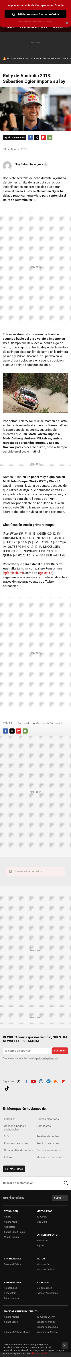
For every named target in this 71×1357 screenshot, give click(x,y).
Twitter (36, 137)
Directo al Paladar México (17, 1332)
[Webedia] (14, 1200)
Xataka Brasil (11, 1321)
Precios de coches (48, 1143)
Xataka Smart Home (14, 1232)
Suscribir (60, 1050)
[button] (30, 164)
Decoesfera (10, 1293)
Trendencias (10, 1288)
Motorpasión (43, 1264)
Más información (39, 1353)
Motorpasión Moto (46, 1269)
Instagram (41, 1081)
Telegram (48, 1081)
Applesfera (9, 1226)
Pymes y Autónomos (47, 1293)
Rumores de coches (16, 1143)
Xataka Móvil (10, 1221)
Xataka (7, 1216)
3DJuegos (42, 1216)
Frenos (20, 58)
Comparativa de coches (18, 1150)
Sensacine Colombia (47, 1327)
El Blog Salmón (44, 1288)
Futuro (8, 1157)
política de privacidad (47, 1058)
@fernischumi (13, 573)
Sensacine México (46, 1321)
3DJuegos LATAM (46, 1316)
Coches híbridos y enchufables (15, 1127)
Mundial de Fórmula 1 (49, 723)
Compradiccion (11, 1298)
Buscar (66, 1183)
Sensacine (42, 1240)
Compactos (44, 1126)
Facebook (30, 137)
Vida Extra (42, 1221)
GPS (53, 58)
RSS (56, 1081)
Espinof (40, 1245)
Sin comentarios (16, 137)
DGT (9, 58)
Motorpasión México (47, 1332)
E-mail (49, 137)
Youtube (33, 1081)
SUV (6, 1136)
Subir (57, 1197)
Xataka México (11, 1316)
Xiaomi (64, 58)
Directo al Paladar (13, 1264)
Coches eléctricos (48, 1119)
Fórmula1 (23, 723)
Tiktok (7, 1088)
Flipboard (43, 137)
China (43, 58)
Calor (32, 58)
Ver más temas (14, 1168)
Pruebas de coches (48, 1136)
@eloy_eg (45, 573)
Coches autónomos (49, 1150)
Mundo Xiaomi (11, 1237)
